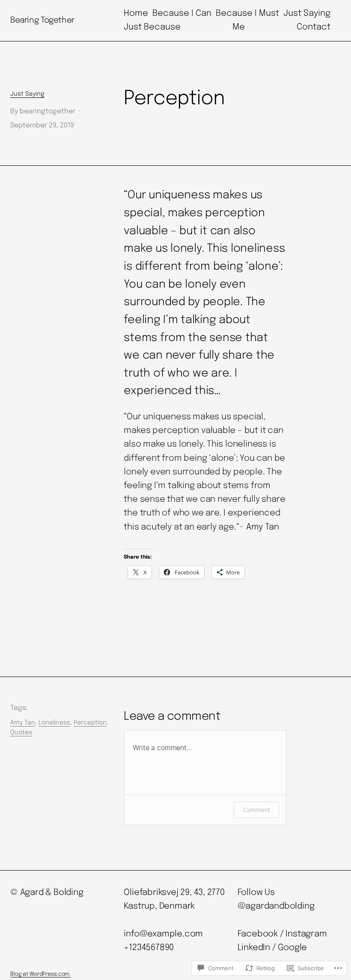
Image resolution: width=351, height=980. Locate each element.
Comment (256, 809)
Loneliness (54, 723)
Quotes (21, 733)
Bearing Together (42, 20)
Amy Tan (22, 723)
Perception (90, 723)
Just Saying (27, 94)
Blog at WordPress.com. (40, 974)
